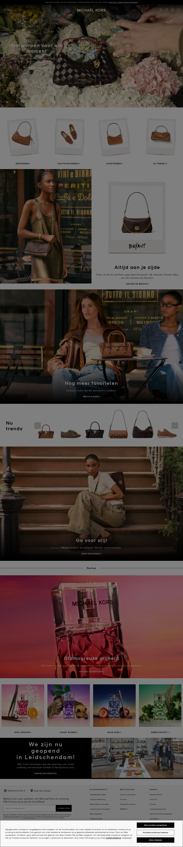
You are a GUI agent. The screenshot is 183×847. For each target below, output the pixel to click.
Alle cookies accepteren (155, 825)
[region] (91, 833)
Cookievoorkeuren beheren (155, 832)
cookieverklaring (113, 838)
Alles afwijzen (155, 840)
